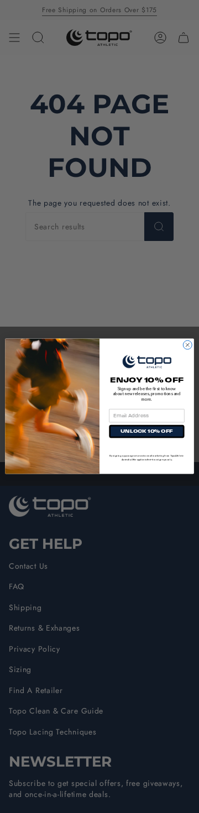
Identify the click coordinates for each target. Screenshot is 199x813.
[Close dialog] (187, 345)
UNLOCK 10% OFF (146, 431)
